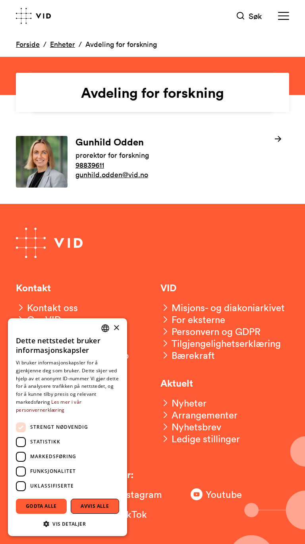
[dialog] (67, 427)
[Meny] (283, 16)
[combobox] (105, 328)
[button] (67, 523)
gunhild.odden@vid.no (111, 174)
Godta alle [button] (41, 506)
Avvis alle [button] (95, 506)
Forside (28, 44)
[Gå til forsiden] (33, 16)
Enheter (62, 44)
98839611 (89, 165)
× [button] (116, 328)
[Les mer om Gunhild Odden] (152, 162)
